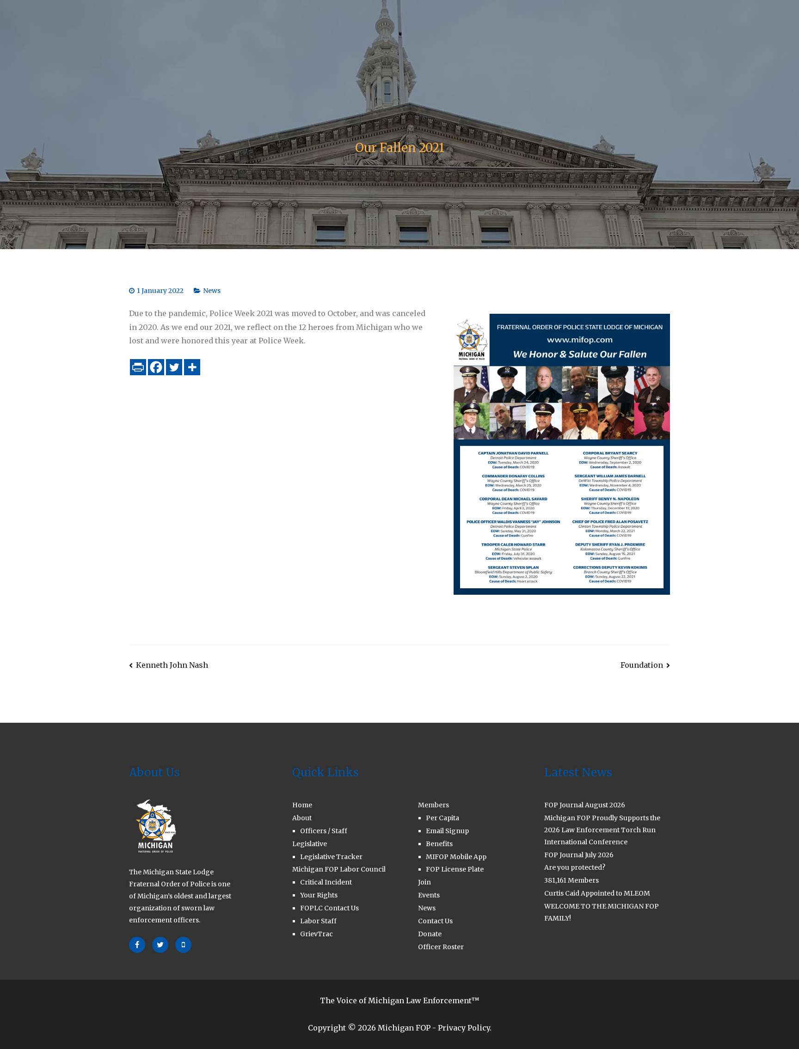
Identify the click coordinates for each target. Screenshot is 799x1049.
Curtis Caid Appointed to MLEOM (597, 893)
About (229, 33)
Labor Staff (318, 921)
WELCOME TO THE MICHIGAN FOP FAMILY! (601, 912)
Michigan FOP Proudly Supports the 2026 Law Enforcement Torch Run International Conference (602, 830)
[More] (192, 367)
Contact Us (551, 33)
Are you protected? (574, 867)
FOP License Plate (455, 869)
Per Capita (442, 818)
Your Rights (319, 895)
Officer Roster (441, 947)
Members (460, 33)
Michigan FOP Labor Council (339, 869)
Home (193, 33)
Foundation (642, 665)
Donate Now (612, 33)
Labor (337, 33)
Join (508, 33)
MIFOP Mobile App (456, 857)
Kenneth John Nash (172, 665)
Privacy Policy (464, 1027)
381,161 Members (571, 880)
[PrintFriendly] (138, 367)
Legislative (283, 33)
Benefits (439, 844)
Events (429, 895)
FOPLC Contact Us (329, 908)
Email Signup (447, 831)
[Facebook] (156, 367)
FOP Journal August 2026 (584, 805)
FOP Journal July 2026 (579, 855)
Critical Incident (326, 882)
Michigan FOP (404, 1027)
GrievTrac (316, 934)
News (212, 291)
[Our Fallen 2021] (562, 453)
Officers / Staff (323, 831)
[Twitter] (174, 367)
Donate (430, 934)
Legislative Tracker (331, 857)
